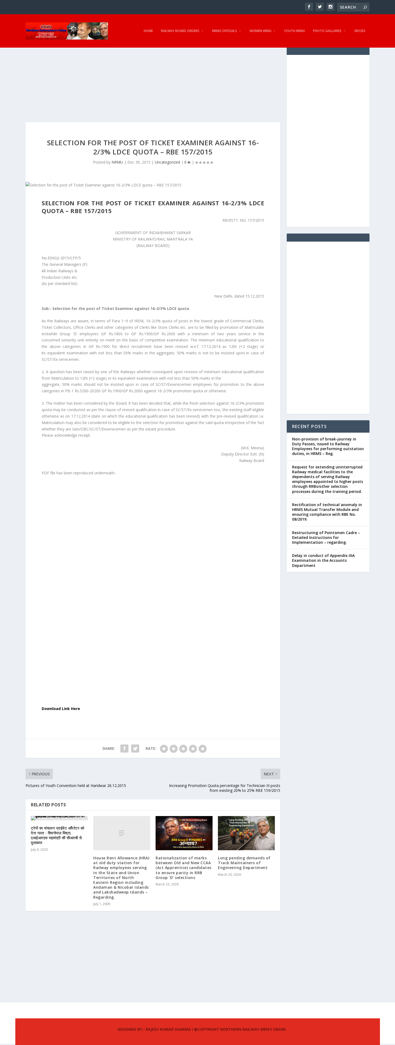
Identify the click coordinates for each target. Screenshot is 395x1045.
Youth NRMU (294, 31)
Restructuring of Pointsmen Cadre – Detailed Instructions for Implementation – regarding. (326, 537)
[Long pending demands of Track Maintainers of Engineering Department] (246, 833)
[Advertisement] (153, 84)
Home (148, 31)
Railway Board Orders (180, 31)
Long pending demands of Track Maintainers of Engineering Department (244, 862)
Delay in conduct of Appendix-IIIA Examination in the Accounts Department (323, 560)
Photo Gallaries (327, 31)
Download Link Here (61, 708)
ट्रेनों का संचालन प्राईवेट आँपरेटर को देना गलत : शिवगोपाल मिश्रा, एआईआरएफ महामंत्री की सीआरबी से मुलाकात (57, 835)
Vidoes (359, 31)
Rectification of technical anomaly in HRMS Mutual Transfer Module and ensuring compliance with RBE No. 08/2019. (327, 512)
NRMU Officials (224, 31)
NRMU (117, 162)
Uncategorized (167, 162)
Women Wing (260, 31)
